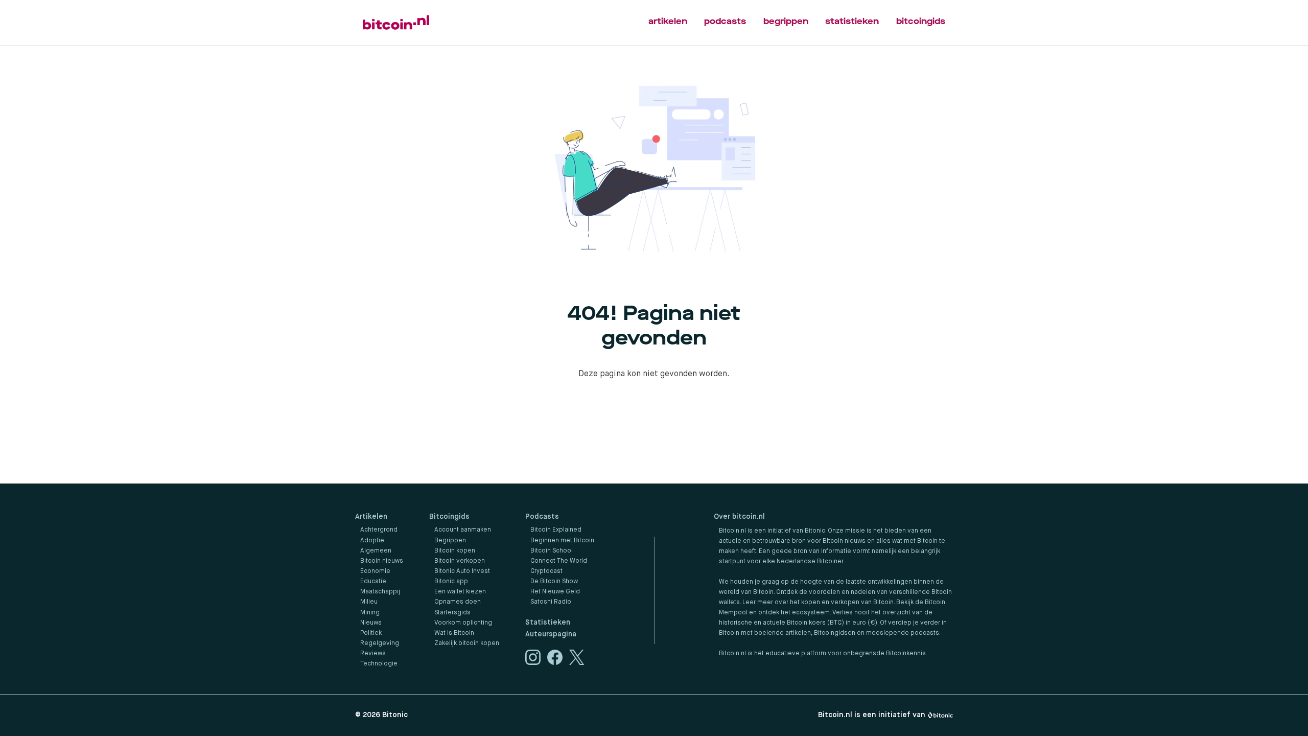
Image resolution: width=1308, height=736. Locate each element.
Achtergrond (379, 530)
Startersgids (452, 613)
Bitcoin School (551, 551)
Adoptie (372, 541)
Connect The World (558, 561)
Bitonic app (451, 582)
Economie (375, 571)
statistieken (852, 21)
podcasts (725, 21)
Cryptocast (546, 571)
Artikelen (371, 516)
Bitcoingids (449, 516)
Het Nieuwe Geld (555, 592)
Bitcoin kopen (454, 551)
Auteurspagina (550, 634)
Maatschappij (380, 592)
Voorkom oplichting (463, 623)
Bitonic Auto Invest (462, 571)
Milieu (369, 602)
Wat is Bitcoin (454, 633)
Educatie (373, 582)
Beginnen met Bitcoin (562, 541)
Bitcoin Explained (555, 530)
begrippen (785, 21)
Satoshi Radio (550, 602)
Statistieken (547, 622)
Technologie (379, 664)
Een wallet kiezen (460, 592)
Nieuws (371, 623)
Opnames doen (457, 602)
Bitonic (395, 715)
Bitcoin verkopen (459, 561)
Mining (370, 613)
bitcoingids (920, 21)
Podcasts (542, 516)
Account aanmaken (462, 530)
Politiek (371, 633)
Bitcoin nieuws (381, 561)
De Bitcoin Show (554, 582)
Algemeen (375, 551)
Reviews (373, 654)
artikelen (667, 21)
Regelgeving (379, 643)
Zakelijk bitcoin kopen (466, 643)
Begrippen (450, 541)
